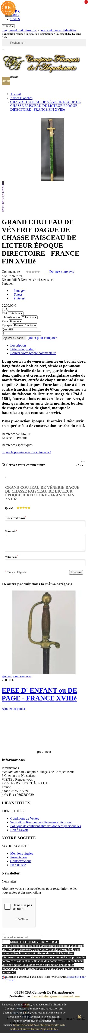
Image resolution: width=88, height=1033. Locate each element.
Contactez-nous (20, 861)
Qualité (9, 508)
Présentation (18, 857)
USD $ (15, 19)
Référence (9, 434)
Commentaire (11, 271)
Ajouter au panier (13, 338)
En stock (7, 438)
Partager (19, 290)
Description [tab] (18, 345)
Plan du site (18, 865)
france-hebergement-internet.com (55, 996)
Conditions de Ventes (24, 818)
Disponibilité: (11, 279)
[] (3, 49)
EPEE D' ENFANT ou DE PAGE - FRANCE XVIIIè (39, 694)
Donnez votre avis (61, 271)
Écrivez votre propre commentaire (33, 353)
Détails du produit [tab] (22, 349)
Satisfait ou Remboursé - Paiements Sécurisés (40, 822)
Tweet (17, 294)
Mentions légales (21, 853)
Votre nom (11, 556)
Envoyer (76, 572)
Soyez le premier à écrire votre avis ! (26, 452)
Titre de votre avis (15, 517)
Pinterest (19, 298)
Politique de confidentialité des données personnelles (45, 826)
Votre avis (11, 531)
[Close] (83, 461)
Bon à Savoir (19, 830)
